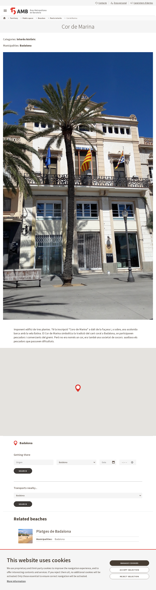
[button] (101, 2)
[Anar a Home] (4, 18)
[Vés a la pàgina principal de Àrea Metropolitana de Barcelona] (28, 11)
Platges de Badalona (53, 531)
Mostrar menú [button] (5, 8)
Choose (113, 462)
